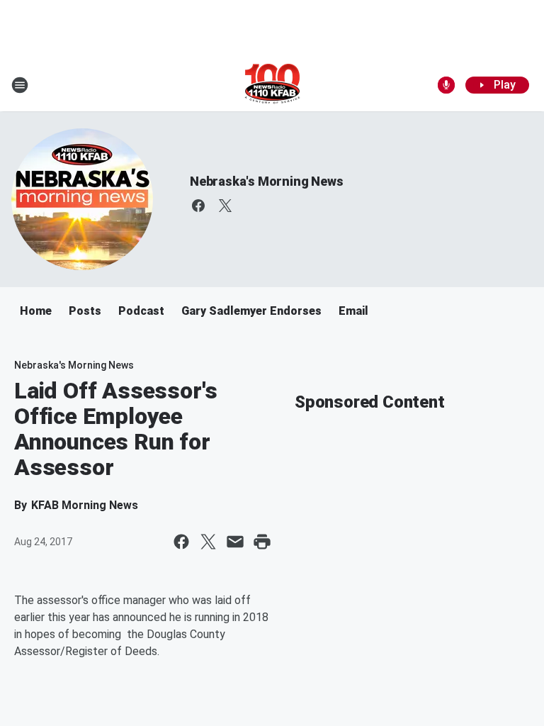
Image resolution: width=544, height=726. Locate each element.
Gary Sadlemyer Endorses (251, 311)
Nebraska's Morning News (266, 181)
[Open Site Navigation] (19, 85)
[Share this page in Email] (235, 542)
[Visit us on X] (225, 205)
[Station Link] (272, 85)
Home (36, 311)
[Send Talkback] (446, 85)
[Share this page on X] (208, 542)
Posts (85, 311)
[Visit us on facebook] (198, 205)
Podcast (141, 311)
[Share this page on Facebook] (181, 542)
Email (353, 311)
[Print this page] (262, 542)
